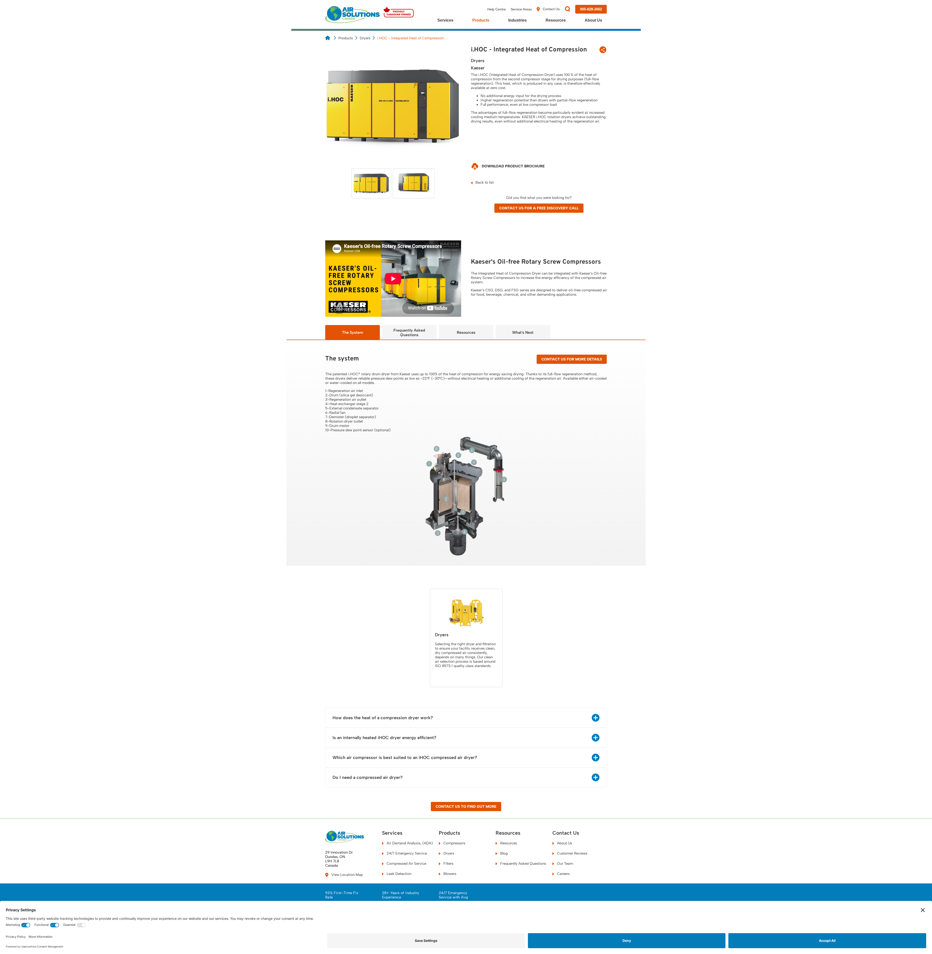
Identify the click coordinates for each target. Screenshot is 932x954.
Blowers (449, 874)
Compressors (453, 843)
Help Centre (496, 9)
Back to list (484, 182)
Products (480, 20)
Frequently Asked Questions (409, 332)
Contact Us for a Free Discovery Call (539, 208)
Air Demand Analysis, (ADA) (409, 843)
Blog (503, 853)
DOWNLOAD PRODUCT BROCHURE (513, 166)
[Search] (567, 9)
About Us (593, 20)
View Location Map (346, 874)
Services (445, 20)
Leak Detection (398, 874)
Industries (517, 20)
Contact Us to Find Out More (466, 806)
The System (352, 332)
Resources (556, 20)
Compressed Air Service (406, 863)
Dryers (365, 38)
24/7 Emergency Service (406, 853)
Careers (563, 874)
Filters (447, 863)
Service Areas (521, 9)
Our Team (564, 863)
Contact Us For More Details (571, 359)
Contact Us (551, 9)
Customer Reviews (571, 853)
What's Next (522, 332)
